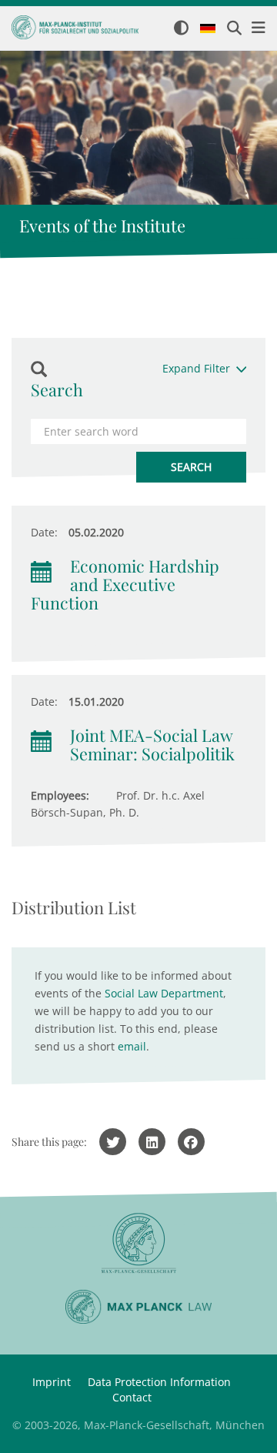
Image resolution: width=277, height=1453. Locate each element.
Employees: (60, 795)
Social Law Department (164, 993)
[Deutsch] (207, 29)
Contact (132, 1397)
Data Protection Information (159, 1382)
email (132, 1046)
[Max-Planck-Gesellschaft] (138, 1243)
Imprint (51, 1382)
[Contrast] (181, 29)
